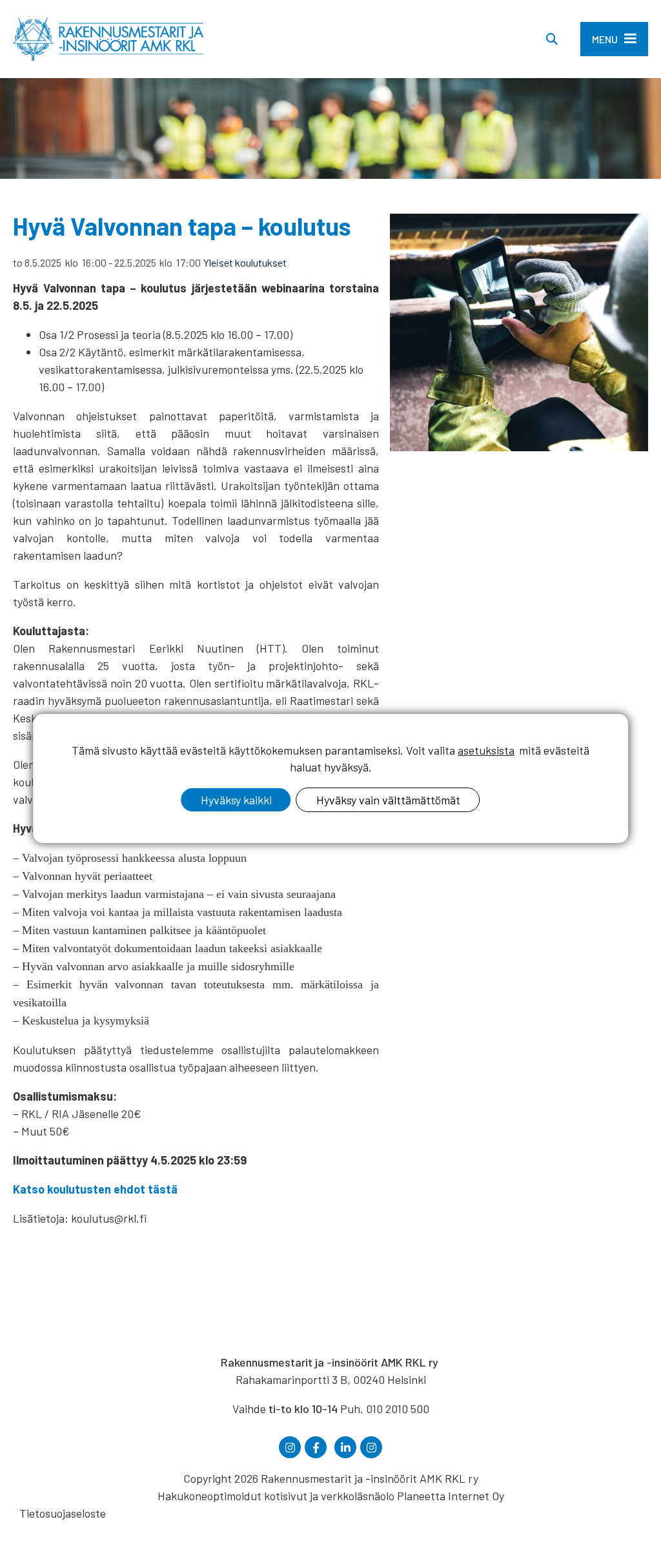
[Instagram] (290, 1447)
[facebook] (316, 1447)
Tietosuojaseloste (62, 1513)
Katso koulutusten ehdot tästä (95, 1189)
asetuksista (486, 750)
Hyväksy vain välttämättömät (388, 800)
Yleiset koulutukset (245, 262)
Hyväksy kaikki (236, 800)
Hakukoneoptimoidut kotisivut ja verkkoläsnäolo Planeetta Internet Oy (331, 1496)
